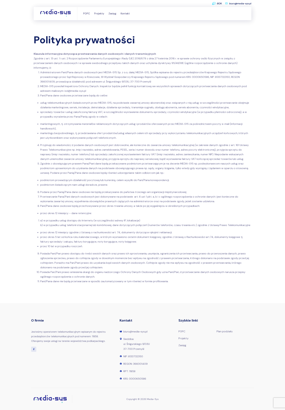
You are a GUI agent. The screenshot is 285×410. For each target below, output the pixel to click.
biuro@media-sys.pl (240, 3)
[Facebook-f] (33, 349)
